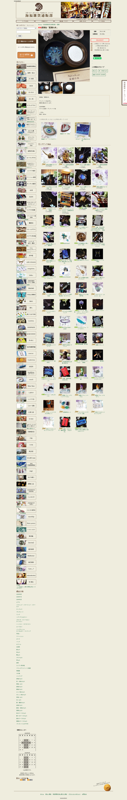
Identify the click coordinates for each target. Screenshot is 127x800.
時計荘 (18, 454)
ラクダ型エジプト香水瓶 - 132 (51, 187)
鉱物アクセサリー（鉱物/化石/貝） (25, 121)
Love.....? (18, 572)
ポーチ (18, 639)
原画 (58, 24)
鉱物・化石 (19, 76)
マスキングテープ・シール (23, 206)
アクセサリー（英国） (22, 147)
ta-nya (17, 422)
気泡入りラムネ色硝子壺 (83, 295)
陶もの (18, 655)
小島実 (18, 369)
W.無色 (18, 585)
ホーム (25, 21)
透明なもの (19, 710)
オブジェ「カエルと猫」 (83, 378)
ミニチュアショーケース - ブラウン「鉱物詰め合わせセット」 (66, 210)
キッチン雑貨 (20, 187)
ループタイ (19, 626)
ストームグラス (20, 232)
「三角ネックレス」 (99, 310)
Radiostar (18, 559)
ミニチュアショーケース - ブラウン (50, 227)
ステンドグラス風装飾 (22, 219)
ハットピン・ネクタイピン (23, 624)
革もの (18, 660)
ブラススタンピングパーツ (23, 252)
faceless (18, 578)
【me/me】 (19, 546)
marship (18, 519)
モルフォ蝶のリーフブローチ (85, 187)
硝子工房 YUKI (20, 317)
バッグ (18, 641)
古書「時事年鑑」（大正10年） (66, 379)
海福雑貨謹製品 (20, 69)
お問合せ (82, 21)
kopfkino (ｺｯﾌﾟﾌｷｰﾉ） (21, 376)
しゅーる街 (19, 408)
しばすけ (18, 395)
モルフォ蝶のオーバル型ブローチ (99, 278)
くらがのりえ (20, 363)
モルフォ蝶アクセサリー (22, 134)
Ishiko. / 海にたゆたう (22, 278)
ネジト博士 (19, 480)
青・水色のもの (20, 681)
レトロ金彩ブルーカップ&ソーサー (82, 228)
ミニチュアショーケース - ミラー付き (68, 187)
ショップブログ (63, 21)
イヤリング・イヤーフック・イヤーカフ (25, 605)
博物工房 (18, 487)
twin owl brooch (66, 277)
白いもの (18, 700)
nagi (17, 474)
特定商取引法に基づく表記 (102, 50)
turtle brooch (67, 243)
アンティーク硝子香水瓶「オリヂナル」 (65, 295)
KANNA (18, 324)
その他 (18, 673)
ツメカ (18, 448)
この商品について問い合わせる (101, 43)
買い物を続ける (102, 48)
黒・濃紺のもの (20, 702)
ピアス (18, 602)
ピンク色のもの (20, 692)
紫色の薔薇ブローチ (102, 187)
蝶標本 (18, 226)
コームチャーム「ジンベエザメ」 (83, 328)
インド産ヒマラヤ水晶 (51, 295)
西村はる (18, 506)
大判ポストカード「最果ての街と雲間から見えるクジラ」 (81, 430)
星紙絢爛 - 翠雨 (99, 327)
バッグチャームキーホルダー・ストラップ (23, 630)
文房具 (18, 200)
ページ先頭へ (107, 788)
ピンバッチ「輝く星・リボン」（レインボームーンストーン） (81, 312)
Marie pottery (19, 526)
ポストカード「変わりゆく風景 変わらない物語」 (65, 261)
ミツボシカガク (20, 532)
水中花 (18, 258)
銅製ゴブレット (100, 345)
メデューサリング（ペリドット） (99, 378)
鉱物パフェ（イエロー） (100, 396)
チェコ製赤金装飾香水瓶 (68, 165)
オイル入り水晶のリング (67, 312)
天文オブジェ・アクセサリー (24, 167)
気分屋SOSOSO (20, 337)
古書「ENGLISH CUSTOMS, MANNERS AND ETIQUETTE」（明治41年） (98, 229)
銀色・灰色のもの (21, 708)
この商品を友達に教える (101, 45)
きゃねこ (18, 343)
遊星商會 (18, 552)
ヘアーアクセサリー (21, 617)
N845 (17, 304)
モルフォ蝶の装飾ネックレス (85, 165)
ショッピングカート (101, 21)
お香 (17, 193)
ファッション (20, 636)
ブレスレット (20, 612)
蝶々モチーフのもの (21, 716)
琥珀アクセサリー (21, 128)
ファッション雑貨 (21, 180)
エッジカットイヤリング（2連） (82, 412)
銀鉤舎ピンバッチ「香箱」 (99, 260)
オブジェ (18, 644)
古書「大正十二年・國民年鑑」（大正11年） (65, 430)
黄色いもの (19, 684)
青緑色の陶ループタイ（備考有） (50, 244)
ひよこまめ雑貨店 (21, 513)
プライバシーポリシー (74, 794)
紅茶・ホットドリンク (22, 89)
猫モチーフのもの (21, 718)
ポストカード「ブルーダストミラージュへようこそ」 (48, 379)
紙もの (18, 649)
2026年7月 (19, 597)
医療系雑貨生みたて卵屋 (22, 284)
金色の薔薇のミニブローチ (51, 261)
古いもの (18, 95)
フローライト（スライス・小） (99, 295)
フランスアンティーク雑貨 (23, 668)
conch (17, 382)
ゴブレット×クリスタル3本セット (50, 412)
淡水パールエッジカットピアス (99, 412)
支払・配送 (48, 794)
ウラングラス (20, 108)
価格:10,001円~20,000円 (99, 74)
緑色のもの (19, 686)
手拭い (18, 633)
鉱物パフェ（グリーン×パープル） (66, 396)
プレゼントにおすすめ (22, 723)
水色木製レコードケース (51, 345)
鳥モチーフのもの (21, 713)
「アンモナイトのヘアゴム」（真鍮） (82, 361)
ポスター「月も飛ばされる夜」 (83, 139)
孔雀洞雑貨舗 (20, 350)
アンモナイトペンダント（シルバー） (50, 277)
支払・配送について (44, 21)
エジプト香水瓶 (20, 239)
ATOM (30, 780)
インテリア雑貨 (20, 174)
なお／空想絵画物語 (21, 467)
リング (18, 614)
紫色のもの (19, 689)
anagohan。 (19, 271)
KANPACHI (19, 330)
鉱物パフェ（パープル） (83, 396)
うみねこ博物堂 (20, 298)
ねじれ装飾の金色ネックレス (83, 278)
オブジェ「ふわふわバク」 (50, 395)
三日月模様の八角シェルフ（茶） (83, 244)
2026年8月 (19, 594)
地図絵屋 (18, 435)
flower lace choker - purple (66, 328)
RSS (23, 780)
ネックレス (19, 609)
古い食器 (18, 82)
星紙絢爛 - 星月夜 (83, 344)
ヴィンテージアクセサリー (23, 115)
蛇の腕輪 (84, 208)
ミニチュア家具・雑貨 (22, 245)
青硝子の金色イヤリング (67, 345)
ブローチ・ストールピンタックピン (22, 620)
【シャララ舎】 (20, 402)
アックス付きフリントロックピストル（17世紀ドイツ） (98, 245)
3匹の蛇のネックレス (83, 260)
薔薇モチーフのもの (21, 721)
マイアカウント (26, 25)
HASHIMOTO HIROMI (22, 493)
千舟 (17, 441)
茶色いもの (19, 697)
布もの (18, 652)
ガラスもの (19, 657)
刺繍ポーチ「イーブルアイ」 (49, 139)
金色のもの (19, 705)
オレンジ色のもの (21, 694)
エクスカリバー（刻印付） (50, 361)
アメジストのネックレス (51, 312)
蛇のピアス (67, 226)
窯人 (17, 311)
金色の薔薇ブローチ (51, 164)
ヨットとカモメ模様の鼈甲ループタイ (101, 209)
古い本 (18, 102)
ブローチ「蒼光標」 (99, 361)
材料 (17, 663)
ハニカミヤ (19, 500)
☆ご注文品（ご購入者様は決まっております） (26, 587)
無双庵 (18, 539)
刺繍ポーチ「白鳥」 (65, 133)
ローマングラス (20, 160)
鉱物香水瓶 (19, 154)
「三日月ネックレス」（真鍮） (51, 209)
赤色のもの (19, 678)
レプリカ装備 (20, 213)
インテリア (19, 676)
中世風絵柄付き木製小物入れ (67, 362)
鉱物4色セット (67, 412)
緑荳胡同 (18, 565)
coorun (18, 356)
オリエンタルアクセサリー (23, 141)
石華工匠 (18, 415)
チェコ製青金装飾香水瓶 (102, 165)
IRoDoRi (18, 291)
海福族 (18, 670)
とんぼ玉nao (19, 461)
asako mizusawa (20, 265)
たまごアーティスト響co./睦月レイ (25, 428)
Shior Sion (18, 389)
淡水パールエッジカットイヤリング (50, 429)
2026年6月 (19, 599)
